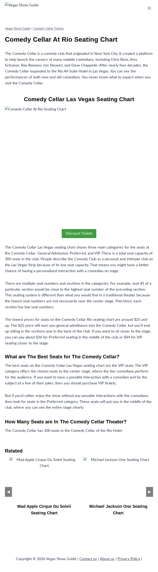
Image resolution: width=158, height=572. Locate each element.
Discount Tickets (79, 233)
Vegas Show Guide (17, 28)
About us (107, 559)
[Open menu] (149, 8)
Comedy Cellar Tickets (48, 28)
